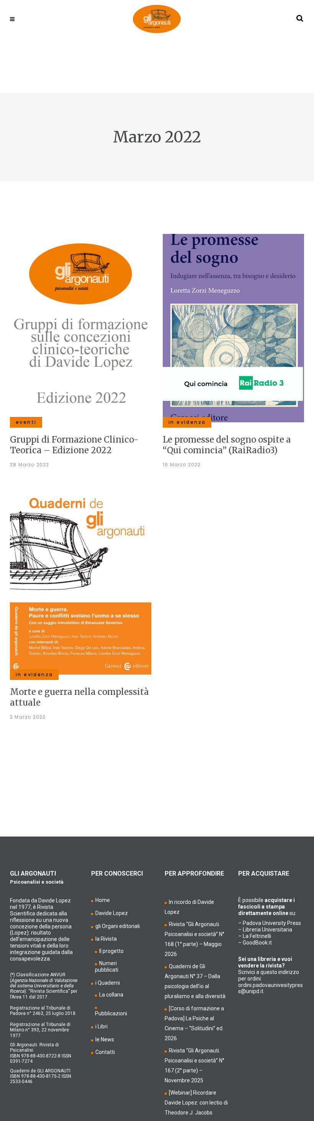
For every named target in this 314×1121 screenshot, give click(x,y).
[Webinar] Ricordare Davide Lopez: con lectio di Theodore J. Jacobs (196, 1103)
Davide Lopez (111, 913)
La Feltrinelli (257, 936)
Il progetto (111, 951)
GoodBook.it (257, 943)
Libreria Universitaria (267, 930)
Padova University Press (272, 923)
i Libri (101, 1026)
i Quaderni (107, 983)
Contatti (105, 1052)
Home (102, 900)
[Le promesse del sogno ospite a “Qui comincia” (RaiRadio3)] (233, 327)
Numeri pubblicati (106, 966)
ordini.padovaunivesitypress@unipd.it (270, 988)
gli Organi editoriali (117, 926)
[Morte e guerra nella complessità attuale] (80, 580)
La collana (111, 995)
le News (104, 1039)
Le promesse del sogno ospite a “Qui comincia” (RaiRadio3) (227, 445)
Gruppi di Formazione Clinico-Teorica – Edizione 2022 (74, 445)
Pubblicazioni (111, 1013)
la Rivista (106, 939)
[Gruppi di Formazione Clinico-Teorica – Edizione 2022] (80, 327)
